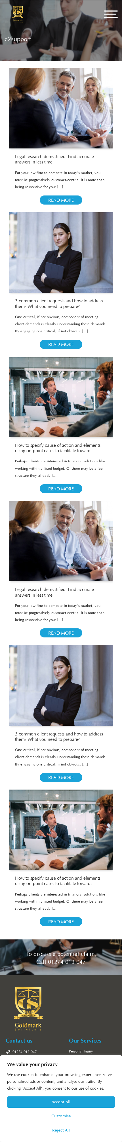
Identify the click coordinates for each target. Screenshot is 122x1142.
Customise (61, 1116)
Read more (61, 200)
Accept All (61, 1102)
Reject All (61, 1130)
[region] (61, 1098)
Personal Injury (81, 1051)
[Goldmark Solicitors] (18, 14)
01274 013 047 (67, 962)
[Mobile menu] (111, 14)
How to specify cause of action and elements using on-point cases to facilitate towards (57, 448)
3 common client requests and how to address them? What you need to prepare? (59, 303)
